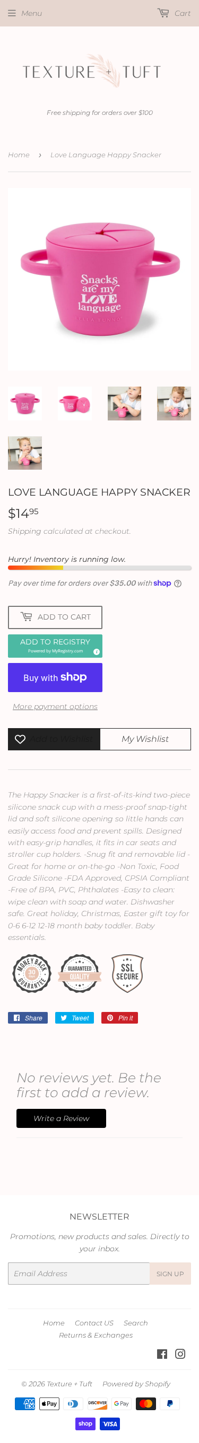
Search (136, 1323)
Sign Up (170, 1274)
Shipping (24, 531)
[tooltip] (95, 650)
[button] (55, 646)
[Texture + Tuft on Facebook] (162, 1355)
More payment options (55, 706)
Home (19, 154)
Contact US (94, 1323)
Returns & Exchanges (96, 1335)
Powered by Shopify (136, 1383)
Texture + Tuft (69, 1383)
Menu (31, 13)
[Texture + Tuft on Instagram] (180, 1355)
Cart (181, 13)
